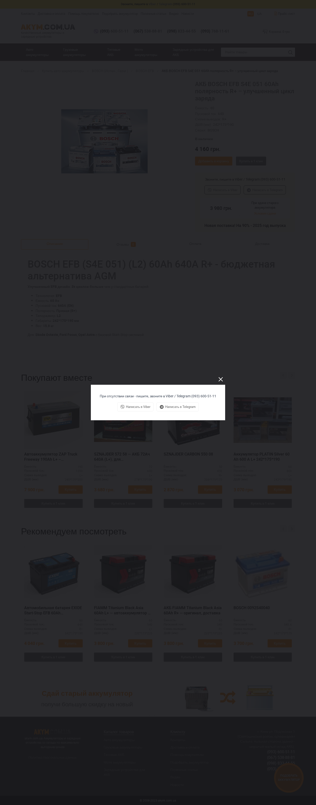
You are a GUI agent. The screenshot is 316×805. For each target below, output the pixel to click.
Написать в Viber (138, 406)
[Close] (220, 379)
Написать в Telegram (180, 406)
